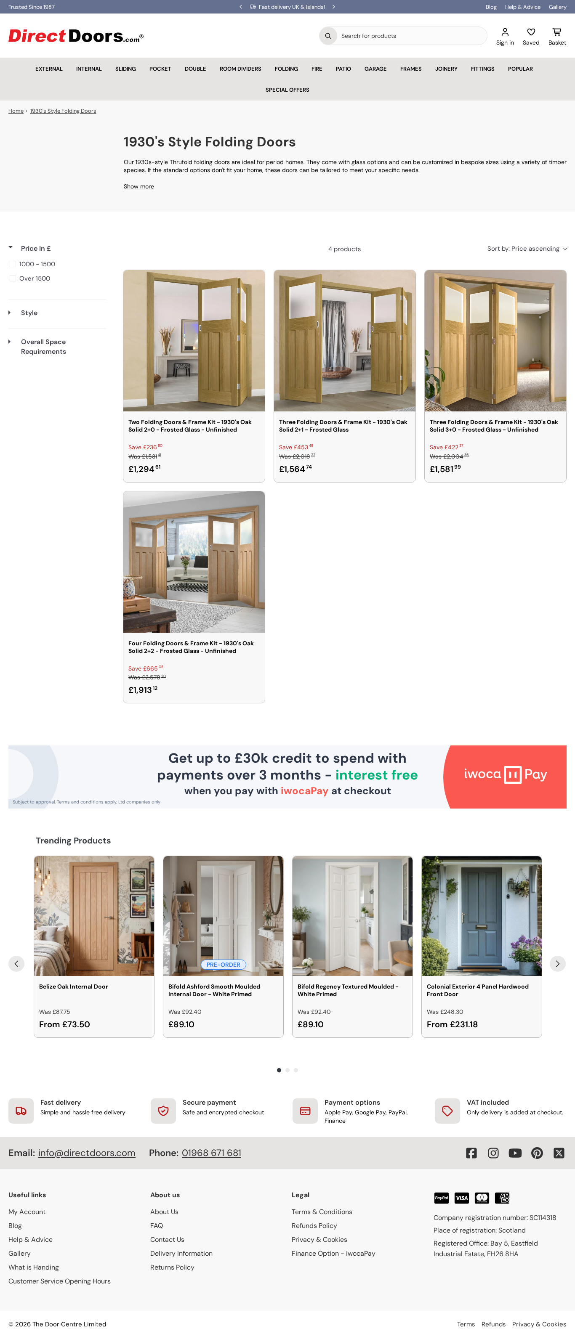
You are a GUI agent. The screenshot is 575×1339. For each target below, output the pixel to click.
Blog (491, 7)
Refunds (494, 1324)
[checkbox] (56, 264)
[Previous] (16, 964)
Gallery (558, 7)
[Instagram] (493, 1153)
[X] (559, 1153)
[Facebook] (471, 1153)
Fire (316, 68)
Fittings (483, 68)
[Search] (328, 36)
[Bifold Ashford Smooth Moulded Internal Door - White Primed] (223, 916)
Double (195, 68)
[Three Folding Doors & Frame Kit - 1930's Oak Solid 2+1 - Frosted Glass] (344, 340)
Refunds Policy (314, 1225)
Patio (343, 68)
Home (16, 110)
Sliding (125, 68)
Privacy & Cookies (319, 1239)
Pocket (160, 68)
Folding (286, 68)
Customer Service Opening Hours (59, 1281)
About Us (164, 1211)
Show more (139, 186)
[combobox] (412, 36)
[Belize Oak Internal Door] (94, 916)
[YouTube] (515, 1153)
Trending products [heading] (73, 840)
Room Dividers (240, 68)
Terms (466, 1324)
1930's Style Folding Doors (63, 110)
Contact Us (167, 1239)
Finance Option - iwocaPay (333, 1253)
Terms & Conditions (322, 1211)
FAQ (156, 1225)
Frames (411, 68)
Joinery (446, 68)
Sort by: (523, 248)
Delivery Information (181, 1253)
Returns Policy (172, 1267)
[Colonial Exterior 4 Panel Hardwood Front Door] (482, 916)
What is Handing (33, 1267)
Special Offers (287, 89)
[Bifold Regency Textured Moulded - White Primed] (353, 916)
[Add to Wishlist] (253, 281)
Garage (376, 68)
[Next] (558, 964)
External (49, 68)
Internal (89, 68)
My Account (26, 1211)
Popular (520, 68)
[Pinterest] (537, 1153)
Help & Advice (522, 7)
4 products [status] (344, 249)
